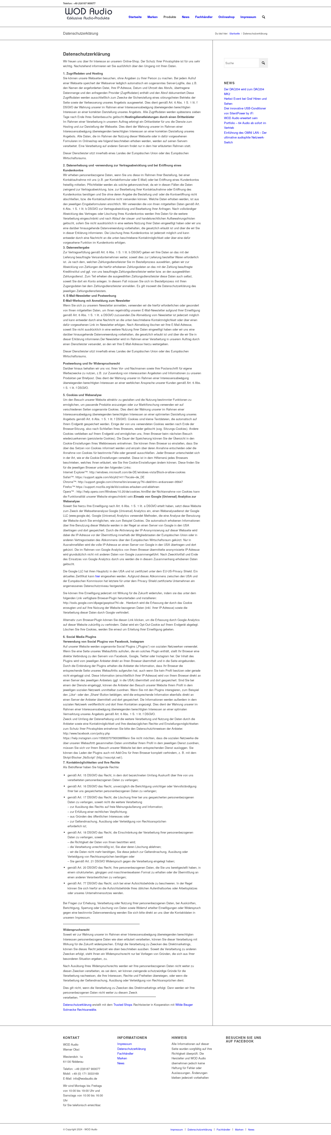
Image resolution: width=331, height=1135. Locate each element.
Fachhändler (125, 1053)
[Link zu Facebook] (264, 1129)
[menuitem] (135, 17)
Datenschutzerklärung (80, 33)
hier (97, 576)
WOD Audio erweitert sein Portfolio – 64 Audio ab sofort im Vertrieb (245, 123)
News (121, 1063)
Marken (122, 1058)
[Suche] (263, 17)
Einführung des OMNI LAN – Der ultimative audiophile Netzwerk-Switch (245, 137)
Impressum (124, 1044)
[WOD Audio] (88, 17)
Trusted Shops (122, 1004)
